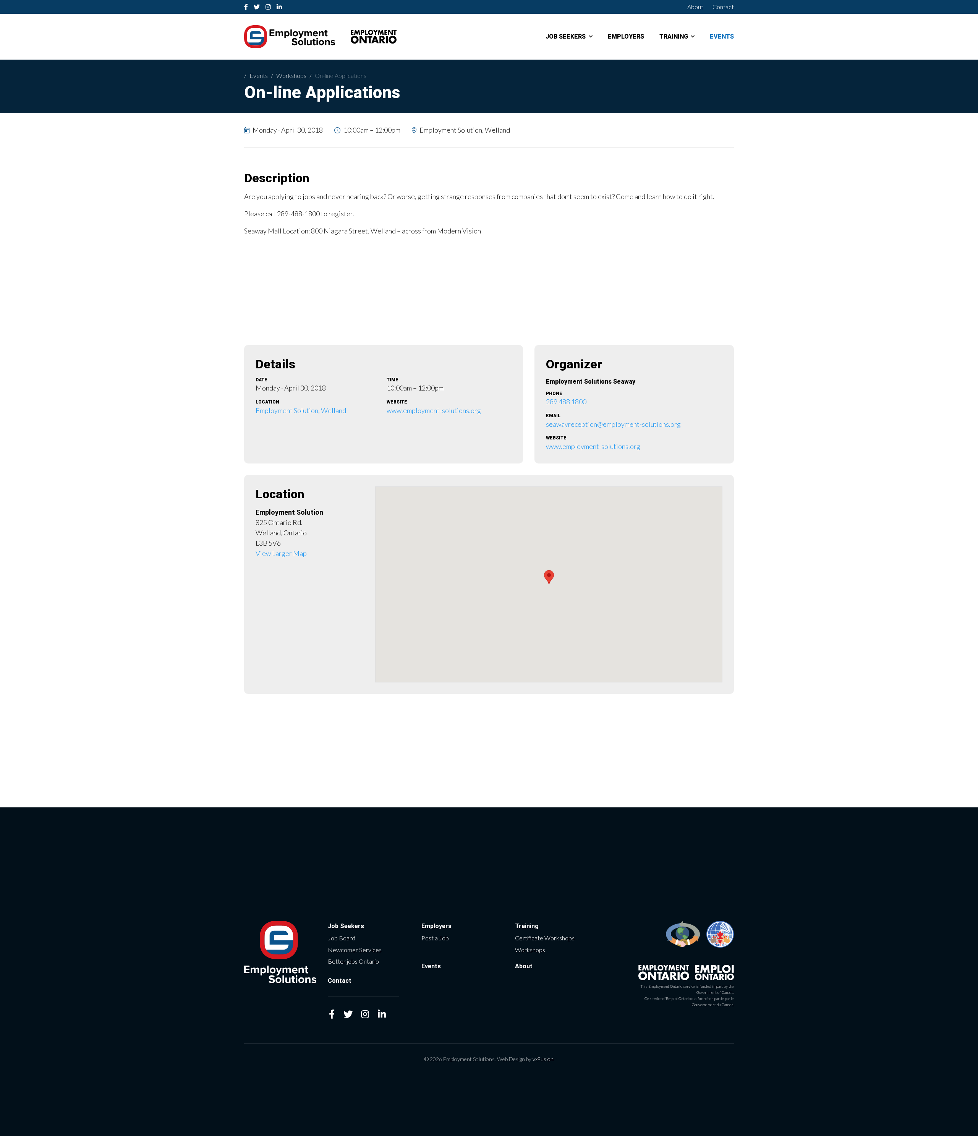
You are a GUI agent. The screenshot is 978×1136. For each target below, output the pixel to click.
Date (261, 379)
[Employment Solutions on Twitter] (257, 7)
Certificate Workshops (545, 938)
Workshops (291, 75)
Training (673, 36)
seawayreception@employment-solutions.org (613, 424)
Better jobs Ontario (353, 961)
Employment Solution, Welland (301, 410)
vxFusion (543, 1059)
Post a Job (435, 938)
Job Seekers (566, 36)
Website (397, 402)
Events (722, 36)
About (695, 6)
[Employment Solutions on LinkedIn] (279, 7)
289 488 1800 (566, 401)
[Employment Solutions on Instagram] (268, 7)
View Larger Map (281, 553)
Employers (626, 36)
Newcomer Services (355, 949)
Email (553, 415)
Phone (554, 393)
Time (392, 379)
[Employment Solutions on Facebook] (246, 7)
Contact (723, 6)
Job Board (341, 938)
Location (267, 402)
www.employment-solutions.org (434, 410)
